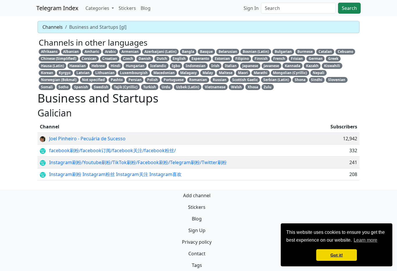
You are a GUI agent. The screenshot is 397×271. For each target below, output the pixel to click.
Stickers (127, 8)
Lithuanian (105, 72)
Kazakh (312, 65)
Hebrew (98, 65)
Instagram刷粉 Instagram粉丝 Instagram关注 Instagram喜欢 (115, 174)
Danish (145, 58)
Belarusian (228, 51)
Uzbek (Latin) (187, 87)
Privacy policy (197, 242)
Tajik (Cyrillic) (125, 87)
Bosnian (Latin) (256, 51)
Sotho (63, 87)
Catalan (325, 51)
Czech (128, 58)
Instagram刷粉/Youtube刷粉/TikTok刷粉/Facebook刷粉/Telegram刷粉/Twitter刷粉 (138, 162)
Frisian (297, 58)
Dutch (162, 58)
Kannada (292, 65)
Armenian (130, 51)
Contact (196, 253)
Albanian (71, 51)
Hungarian (135, 65)
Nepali (318, 72)
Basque (206, 51)
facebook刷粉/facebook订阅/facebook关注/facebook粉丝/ (112, 150)
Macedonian (164, 72)
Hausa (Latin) (52, 65)
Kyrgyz (65, 72)
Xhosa (253, 87)
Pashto (117, 79)
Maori (243, 72)
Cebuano (345, 51)
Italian (231, 65)
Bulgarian (283, 51)
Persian (135, 79)
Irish (215, 65)
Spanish (81, 87)
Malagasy (188, 72)
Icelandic (158, 65)
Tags (197, 265)
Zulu (267, 87)
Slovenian (336, 79)
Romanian (198, 79)
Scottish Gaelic (245, 79)
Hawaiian (77, 65)
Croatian (109, 58)
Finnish (261, 58)
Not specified (93, 79)
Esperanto (200, 58)
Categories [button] (97, 8)
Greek (333, 58)
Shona (300, 79)
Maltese (226, 72)
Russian (219, 79)
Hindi (115, 65)
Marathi (260, 72)
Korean (47, 72)
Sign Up (196, 230)
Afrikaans (49, 51)
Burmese (305, 51)
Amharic (92, 51)
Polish (152, 79)
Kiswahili (332, 65)
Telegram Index (57, 8)
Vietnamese (215, 87)
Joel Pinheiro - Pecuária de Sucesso (87, 138)
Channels (52, 27)
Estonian (222, 58)
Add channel (196, 195)
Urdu (166, 87)
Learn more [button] (365, 240)
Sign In (251, 8)
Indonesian (195, 65)
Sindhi (316, 79)
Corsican (89, 58)
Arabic (110, 51)
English (179, 58)
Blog (146, 8)
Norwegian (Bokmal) (58, 79)
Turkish (149, 87)
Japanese (250, 65)
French (279, 58)
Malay (208, 72)
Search (349, 8)
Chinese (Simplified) (58, 58)
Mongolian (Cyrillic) (290, 72)
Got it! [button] (336, 255)
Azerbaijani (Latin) (160, 51)
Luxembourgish (134, 72)
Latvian (83, 72)
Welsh (236, 87)
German (316, 58)
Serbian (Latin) (276, 79)
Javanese (271, 65)
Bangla (188, 51)
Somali (47, 87)
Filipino (242, 58)
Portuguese (174, 79)
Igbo (176, 65)
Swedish (101, 87)
